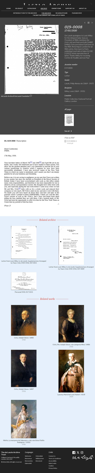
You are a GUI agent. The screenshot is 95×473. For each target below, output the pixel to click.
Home (8, 8)
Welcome (28, 456)
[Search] (92, 3)
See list (88, 23)
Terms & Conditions (55, 458)
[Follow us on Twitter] (77, 452)
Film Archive (77, 13)
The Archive (46, 13)
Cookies (51, 466)
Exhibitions (56, 8)
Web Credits (52, 463)
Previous (85, 23)
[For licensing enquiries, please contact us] (31, 96)
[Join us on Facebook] (73, 452)
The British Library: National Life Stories (49, 15)
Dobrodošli (28, 463)
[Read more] (23, 258)
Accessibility (52, 461)
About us (82, 8)
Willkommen (40, 458)
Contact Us (52, 456)
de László (19, 8)
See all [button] (67, 131)
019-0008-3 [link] (72, 142)
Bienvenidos (29, 461)
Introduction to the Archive (25, 13)
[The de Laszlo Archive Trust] (47, 3)
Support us (69, 8)
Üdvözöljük (39, 456)
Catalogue (31, 8)
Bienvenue (28, 458)
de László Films (61, 13)
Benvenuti (39, 461)
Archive (44, 8)
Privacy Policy (53, 468)
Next (92, 23)
